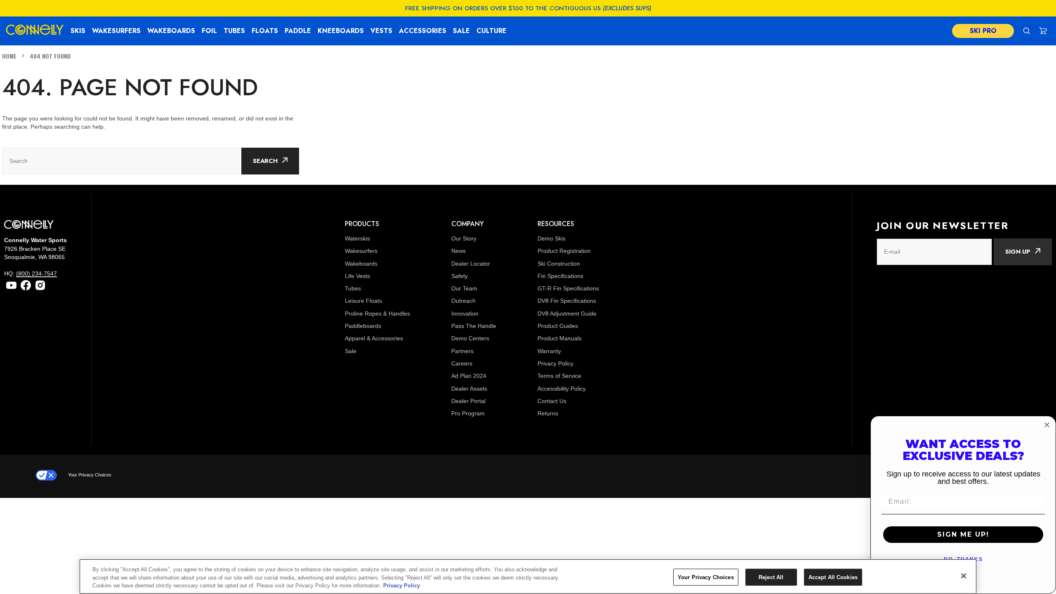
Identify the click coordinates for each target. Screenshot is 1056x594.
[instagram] (40, 285)
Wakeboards (171, 30)
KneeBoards (341, 30)
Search (265, 160)
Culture (491, 30)
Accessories (422, 30)
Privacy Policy (401, 585)
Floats (265, 30)
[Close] (964, 576)
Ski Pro (983, 30)
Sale (461, 30)
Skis (78, 30)
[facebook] (26, 285)
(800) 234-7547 (36, 273)
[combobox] (120, 161)
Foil (209, 30)
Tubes (234, 30)
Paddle (298, 30)
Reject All (771, 577)
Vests (381, 30)
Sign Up (1017, 251)
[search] (1026, 31)
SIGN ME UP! (963, 534)
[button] (1043, 31)
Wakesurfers (116, 30)
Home (9, 56)
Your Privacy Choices (89, 474)
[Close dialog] (1047, 425)
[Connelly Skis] (35, 31)
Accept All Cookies (833, 577)
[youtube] (11, 285)
